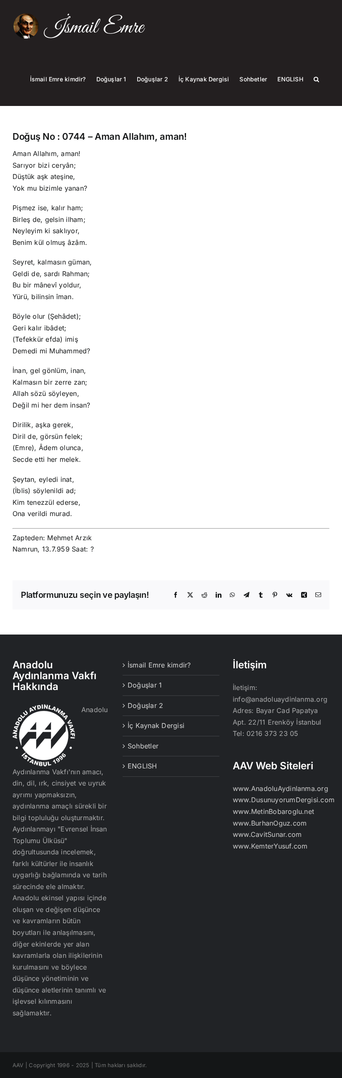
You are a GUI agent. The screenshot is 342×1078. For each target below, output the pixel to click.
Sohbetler (143, 746)
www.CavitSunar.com (267, 834)
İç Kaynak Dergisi (156, 725)
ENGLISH (142, 766)
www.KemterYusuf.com (270, 846)
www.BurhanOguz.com (270, 823)
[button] (316, 79)
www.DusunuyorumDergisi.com (283, 800)
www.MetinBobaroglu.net (273, 811)
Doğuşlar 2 (145, 705)
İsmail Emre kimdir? (159, 665)
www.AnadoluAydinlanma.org (280, 788)
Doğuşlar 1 (145, 685)
